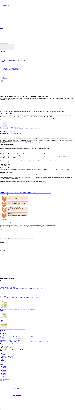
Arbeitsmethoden (4, 58)
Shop (3, 67)
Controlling (16, 58)
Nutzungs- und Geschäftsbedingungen (7, 356)
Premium (3, 51)
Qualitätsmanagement (16, 60)
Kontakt (3, 353)
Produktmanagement (18, 59)
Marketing (11, 59)
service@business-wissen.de (17, 395)
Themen (3, 81)
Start (2, 80)
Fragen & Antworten (5, 352)
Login (4, 12)
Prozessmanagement (10, 60)
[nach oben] (0, 409)
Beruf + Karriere (9, 58)
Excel (3, 61)
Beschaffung (13, 58)
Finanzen (19, 58)
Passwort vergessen (6, 13)
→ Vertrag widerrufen (5, 362)
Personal (14, 59)
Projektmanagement (5, 60)
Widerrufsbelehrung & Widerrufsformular (7, 357)
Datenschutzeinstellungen (5, 355)
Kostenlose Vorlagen (5, 359)
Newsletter (3, 360)
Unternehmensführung (22, 60)
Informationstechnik (7, 59)
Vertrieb (26, 60)
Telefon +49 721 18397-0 (16, 388)
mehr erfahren (2, 344)
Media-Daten (4, 358)
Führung (3, 59)
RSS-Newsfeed (4, 361)
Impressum (3, 354)
